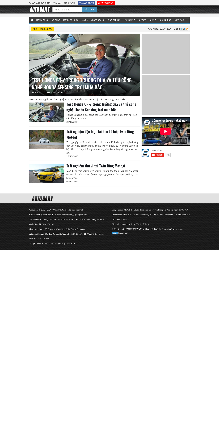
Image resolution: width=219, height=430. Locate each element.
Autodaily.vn (87, 2)
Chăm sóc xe (97, 19)
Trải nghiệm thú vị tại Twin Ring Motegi (95, 166)
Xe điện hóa (165, 19)
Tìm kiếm (90, 9)
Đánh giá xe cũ (71, 19)
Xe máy (142, 19)
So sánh (56, 19)
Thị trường (129, 19)
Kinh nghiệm (114, 19)
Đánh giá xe (42, 19)
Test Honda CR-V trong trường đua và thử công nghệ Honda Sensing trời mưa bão (101, 106)
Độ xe (85, 19)
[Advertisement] (96, 272)
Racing (152, 19)
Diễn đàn (179, 19)
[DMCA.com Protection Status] (120, 232)
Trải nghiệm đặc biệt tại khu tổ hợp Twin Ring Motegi (100, 134)
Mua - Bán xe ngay (42, 28)
